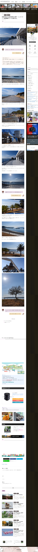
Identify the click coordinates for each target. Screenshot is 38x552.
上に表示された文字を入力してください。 (7, 483)
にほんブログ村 (32, 144)
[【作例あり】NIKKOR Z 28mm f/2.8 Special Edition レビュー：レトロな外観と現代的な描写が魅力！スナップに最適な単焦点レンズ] (29, 114)
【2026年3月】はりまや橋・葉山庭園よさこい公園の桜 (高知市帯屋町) (31, 101)
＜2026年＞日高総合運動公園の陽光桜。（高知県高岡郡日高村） (4, 10)
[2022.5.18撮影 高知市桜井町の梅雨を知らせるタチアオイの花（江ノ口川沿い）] (35, 119)
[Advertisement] (17, 24)
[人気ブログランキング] (32, 150)
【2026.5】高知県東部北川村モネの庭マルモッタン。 (31, 93)
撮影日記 (3, 464)
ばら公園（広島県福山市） (30, 94)
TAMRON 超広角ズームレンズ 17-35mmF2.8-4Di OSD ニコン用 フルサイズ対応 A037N (17, 395)
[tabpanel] (3, 7)
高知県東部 (6, 464)
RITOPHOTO (19, 549)
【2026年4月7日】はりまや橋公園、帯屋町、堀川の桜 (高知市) (31, 96)
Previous (1, 7)
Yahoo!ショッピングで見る (18, 402)
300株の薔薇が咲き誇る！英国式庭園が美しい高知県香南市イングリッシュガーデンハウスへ (18, 513)
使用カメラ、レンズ (7, 322)
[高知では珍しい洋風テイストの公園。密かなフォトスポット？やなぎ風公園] (35, 114)
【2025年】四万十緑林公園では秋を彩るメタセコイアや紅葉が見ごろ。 (11, 10)
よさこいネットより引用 (17, 64)
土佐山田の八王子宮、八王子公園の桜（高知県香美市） (31, 99)
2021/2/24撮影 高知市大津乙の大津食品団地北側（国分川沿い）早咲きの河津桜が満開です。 (18, 531)
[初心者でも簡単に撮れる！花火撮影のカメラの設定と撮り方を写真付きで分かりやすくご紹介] (29, 119)
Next (37, 7)
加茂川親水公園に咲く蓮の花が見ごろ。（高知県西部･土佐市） (34, 10)
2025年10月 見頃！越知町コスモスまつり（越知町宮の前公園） (26, 10)
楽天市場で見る (17, 400)
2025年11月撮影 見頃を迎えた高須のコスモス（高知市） (19, 9)
